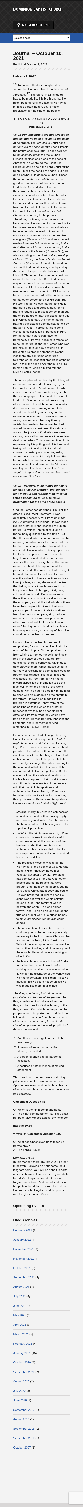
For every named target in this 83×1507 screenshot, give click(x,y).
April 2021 (19, 1324)
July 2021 (19, 1296)
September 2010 (24, 1438)
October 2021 (22, 1268)
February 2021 (22, 1343)
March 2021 (21, 1334)
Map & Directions (35, 25)
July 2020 (19, 1390)
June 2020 (20, 1400)
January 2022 (22, 1239)
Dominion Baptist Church (37, 9)
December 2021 (23, 1249)
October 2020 (22, 1362)
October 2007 (22, 1447)
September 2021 (24, 1277)
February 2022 (22, 1230)
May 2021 (19, 1315)
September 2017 (24, 1409)
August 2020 (21, 1381)
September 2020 (24, 1372)
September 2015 (24, 1428)
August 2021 (21, 1286)
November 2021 (23, 1258)
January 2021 (22, 1353)
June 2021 (20, 1305)
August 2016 (21, 1419)
